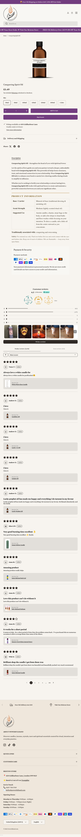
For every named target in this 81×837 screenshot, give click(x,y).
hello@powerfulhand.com (15, 790)
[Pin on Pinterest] (19, 146)
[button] (72, 13)
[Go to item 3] (38, 331)
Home (5, 35)
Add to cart (54, 110)
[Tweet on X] (10, 146)
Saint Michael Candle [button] (18, 673)
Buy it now (40, 117)
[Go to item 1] (10, 331)
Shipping (15, 93)
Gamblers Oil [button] (16, 416)
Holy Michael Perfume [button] (18, 609)
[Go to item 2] (24, 331)
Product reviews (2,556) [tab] (22, 349)
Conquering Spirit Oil (14, 35)
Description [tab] (16, 158)
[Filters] (5, 355)
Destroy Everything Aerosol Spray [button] (22, 642)
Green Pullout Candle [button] (18, 545)
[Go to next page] (54, 682)
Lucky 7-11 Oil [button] (16, 447)
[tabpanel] (40, 202)
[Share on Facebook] (14, 146)
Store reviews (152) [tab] (59, 349)
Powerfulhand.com (13, 829)
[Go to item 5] (67, 331)
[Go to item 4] (52, 331)
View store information (14, 130)
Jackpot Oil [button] (15, 478)
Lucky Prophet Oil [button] (17, 511)
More (55, 300)
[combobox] (40, 23)
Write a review (41, 342)
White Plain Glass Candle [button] (19, 384)
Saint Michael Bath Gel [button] (19, 578)
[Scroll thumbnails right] (75, 331)
